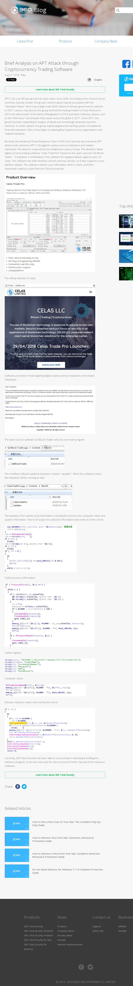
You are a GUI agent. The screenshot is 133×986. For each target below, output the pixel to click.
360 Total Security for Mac (38, 939)
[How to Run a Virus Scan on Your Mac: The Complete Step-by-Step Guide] (17, 823)
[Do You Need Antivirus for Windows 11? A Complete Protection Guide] (17, 871)
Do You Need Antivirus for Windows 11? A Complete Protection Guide (67, 871)
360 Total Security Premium (38, 935)
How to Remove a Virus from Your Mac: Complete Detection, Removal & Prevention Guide (66, 855)
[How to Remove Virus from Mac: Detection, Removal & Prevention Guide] (17, 839)
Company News (106, 41)
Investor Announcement (70, 944)
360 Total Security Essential (38, 930)
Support (96, 926)
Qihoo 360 (97, 930)
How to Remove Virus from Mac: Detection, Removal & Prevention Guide (63, 839)
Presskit (61, 939)
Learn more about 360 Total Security (55, 89)
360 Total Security (33, 926)
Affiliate (122, 926)
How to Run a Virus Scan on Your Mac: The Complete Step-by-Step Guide (66, 823)
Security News (64, 935)
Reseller (122, 930)
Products (65, 41)
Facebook (126, 64)
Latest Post (25, 41)
